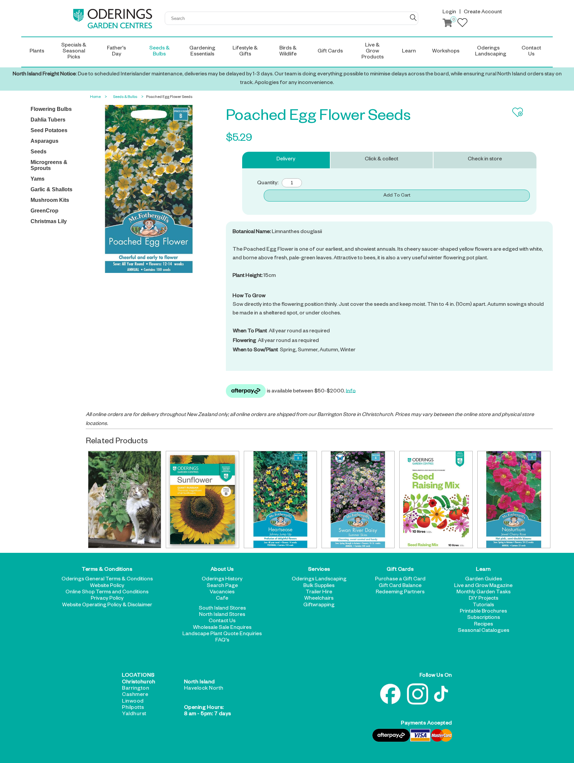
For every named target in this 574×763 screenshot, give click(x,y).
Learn (483, 570)
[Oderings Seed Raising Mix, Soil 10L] (436, 499)
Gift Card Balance (400, 586)
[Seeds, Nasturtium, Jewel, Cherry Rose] (514, 499)
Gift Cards (400, 570)
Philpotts (133, 708)
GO (413, 17)
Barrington (135, 689)
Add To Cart (396, 196)
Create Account (483, 13)
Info (351, 391)
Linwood (133, 702)
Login (449, 13)
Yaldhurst (134, 715)
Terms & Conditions (107, 570)
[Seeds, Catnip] (124, 499)
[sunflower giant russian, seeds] (202, 499)
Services (319, 570)
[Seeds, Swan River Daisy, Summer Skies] (358, 499)
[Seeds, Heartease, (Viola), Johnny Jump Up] (280, 499)
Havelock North (204, 689)
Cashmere (135, 695)
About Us (222, 570)
